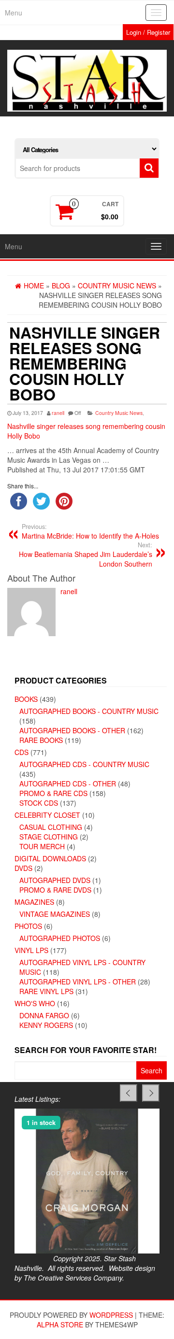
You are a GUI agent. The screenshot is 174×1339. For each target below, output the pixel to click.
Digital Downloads (50, 858)
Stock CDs (38, 803)
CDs (21, 752)
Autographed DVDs (54, 880)
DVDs (23, 868)
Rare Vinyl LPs (46, 991)
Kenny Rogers (46, 1025)
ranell (58, 412)
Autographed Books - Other (72, 730)
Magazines (34, 902)
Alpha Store (60, 1324)
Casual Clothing (50, 827)
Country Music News (119, 412)
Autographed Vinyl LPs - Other (77, 981)
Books (26, 699)
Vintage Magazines (54, 914)
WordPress (111, 1315)
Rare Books (41, 740)
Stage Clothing (48, 836)
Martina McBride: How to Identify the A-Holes (90, 531)
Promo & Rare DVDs (55, 890)
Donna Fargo (44, 1015)
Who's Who (34, 1003)
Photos (28, 926)
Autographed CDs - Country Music (84, 764)
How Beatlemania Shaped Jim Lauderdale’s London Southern (85, 555)
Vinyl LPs (31, 950)
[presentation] (128, 1093)
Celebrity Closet (47, 815)
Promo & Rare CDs (53, 793)
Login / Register (148, 32)
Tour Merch (42, 846)
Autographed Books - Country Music (89, 711)
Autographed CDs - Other (67, 783)
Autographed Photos (59, 938)
